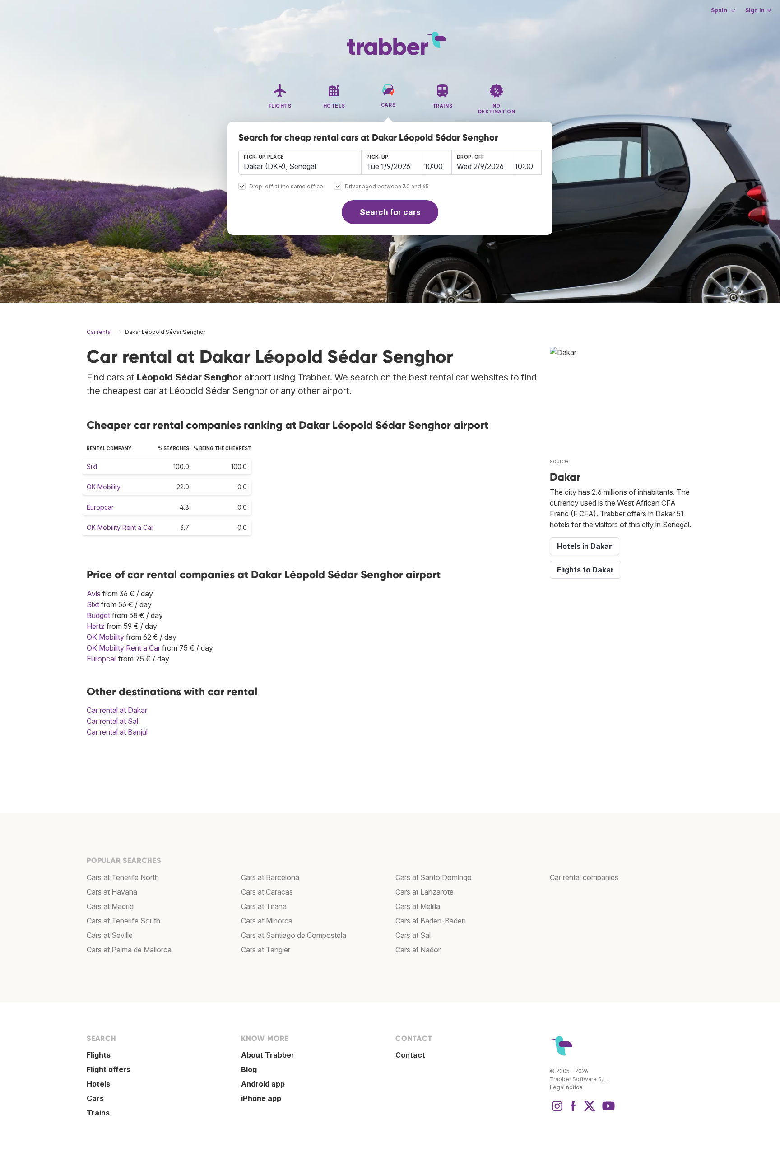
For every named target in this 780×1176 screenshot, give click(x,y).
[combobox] (299, 162)
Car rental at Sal (112, 721)
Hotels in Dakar (584, 546)
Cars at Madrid (110, 906)
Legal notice (566, 1087)
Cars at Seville (110, 935)
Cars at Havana (112, 891)
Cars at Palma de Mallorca (129, 949)
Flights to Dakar (585, 569)
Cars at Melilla (417, 906)
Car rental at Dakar (117, 710)
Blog (249, 1069)
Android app (263, 1083)
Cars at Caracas (267, 891)
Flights (99, 1054)
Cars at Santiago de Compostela (293, 935)
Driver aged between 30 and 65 (387, 186)
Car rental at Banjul (117, 731)
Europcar (100, 507)
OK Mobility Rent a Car (120, 527)
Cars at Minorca (266, 920)
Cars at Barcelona (270, 877)
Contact (410, 1054)
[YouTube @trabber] (607, 1110)
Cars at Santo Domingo (433, 877)
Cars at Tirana (264, 906)
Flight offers (108, 1069)
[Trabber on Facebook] (573, 1110)
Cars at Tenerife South (123, 920)
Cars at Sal (413, 935)
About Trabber (267, 1054)
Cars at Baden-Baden (430, 920)
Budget (98, 615)
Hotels (98, 1083)
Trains (98, 1112)
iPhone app (261, 1098)
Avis (94, 593)
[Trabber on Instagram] (557, 1110)
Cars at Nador (418, 949)
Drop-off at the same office (286, 186)
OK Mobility (104, 487)
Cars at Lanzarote (424, 891)
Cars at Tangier (265, 949)
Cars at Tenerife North (123, 877)
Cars (95, 1098)
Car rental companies (584, 877)
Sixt (92, 466)
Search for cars (390, 212)
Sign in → (758, 10)
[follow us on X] (589, 1110)
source (559, 461)
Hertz (96, 626)
